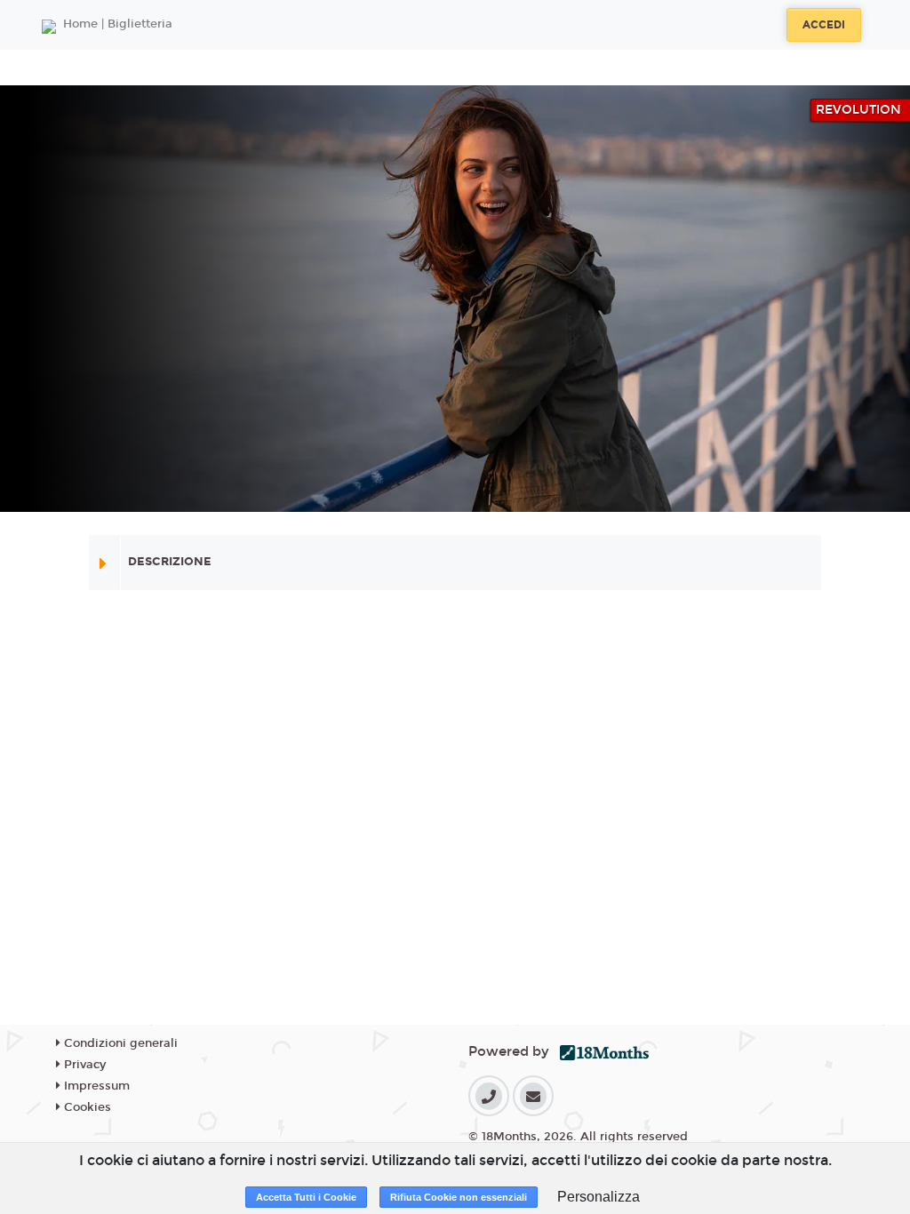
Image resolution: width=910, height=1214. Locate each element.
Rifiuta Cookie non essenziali (458, 1197)
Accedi (823, 25)
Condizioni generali (119, 1043)
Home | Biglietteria (117, 24)
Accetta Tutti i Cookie (306, 1197)
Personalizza (598, 1196)
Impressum (95, 1086)
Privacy (83, 1065)
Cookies (85, 1107)
